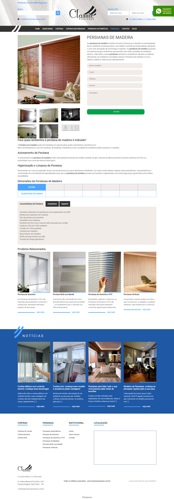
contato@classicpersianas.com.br (33, 19)
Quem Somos (47, 29)
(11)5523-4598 (135, 19)
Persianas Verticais (50, 447)
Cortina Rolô (22, 438)
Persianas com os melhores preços (32, 3)
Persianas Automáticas (98, 29)
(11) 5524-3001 (149, 19)
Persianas (115, 29)
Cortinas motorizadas (75, 29)
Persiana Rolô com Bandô (52, 444)
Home (37, 29)
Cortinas (59, 29)
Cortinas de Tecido (25, 431)
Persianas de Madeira (51, 441)
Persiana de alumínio (51, 434)
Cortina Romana (24, 434)
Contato (125, 29)
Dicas (134, 29)
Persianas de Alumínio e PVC (54, 438)
